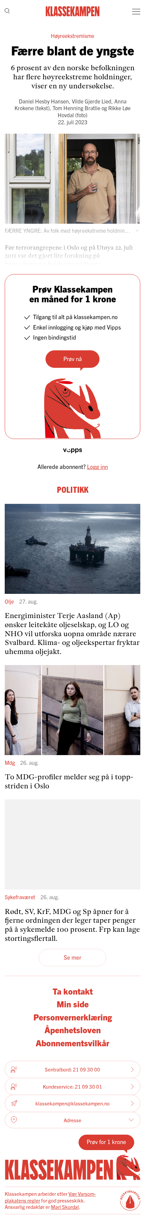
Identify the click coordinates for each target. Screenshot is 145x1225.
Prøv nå (72, 358)
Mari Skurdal (65, 1207)
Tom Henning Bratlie (76, 107)
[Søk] (7, 11)
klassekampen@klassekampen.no (72, 1103)
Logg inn (97, 466)
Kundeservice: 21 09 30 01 (72, 1086)
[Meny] (136, 11)
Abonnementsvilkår (72, 1042)
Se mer (72, 957)
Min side (73, 1003)
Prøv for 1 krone (106, 1141)
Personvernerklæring (72, 1016)
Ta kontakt (73, 991)
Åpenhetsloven (73, 1029)
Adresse (72, 1120)
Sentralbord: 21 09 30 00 (72, 1069)
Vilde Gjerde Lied (91, 101)
